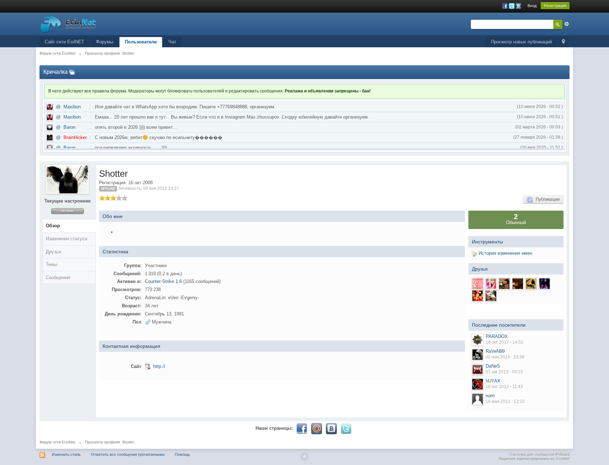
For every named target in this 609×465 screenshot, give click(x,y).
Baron (69, 127)
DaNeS (493, 366)
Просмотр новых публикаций (521, 41)
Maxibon (72, 106)
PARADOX (497, 336)
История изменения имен (504, 253)
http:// (159, 366)
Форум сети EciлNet (57, 442)
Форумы (104, 41)
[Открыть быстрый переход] (563, 42)
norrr (490, 395)
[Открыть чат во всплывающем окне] (72, 72)
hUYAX (493, 381)
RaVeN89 (495, 351)
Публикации (546, 199)
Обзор (53, 225)
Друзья (53, 251)
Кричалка (55, 72)
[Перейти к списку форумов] (68, 23)
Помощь (182, 454)
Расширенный (567, 24)
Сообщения (58, 277)
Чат (172, 41)
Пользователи (141, 41)
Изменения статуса (66, 238)
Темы (51, 264)
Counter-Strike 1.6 (163, 281)
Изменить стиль (66, 454)
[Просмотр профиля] (478, 340)
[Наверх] (304, 456)
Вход (532, 6)
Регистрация (555, 6)
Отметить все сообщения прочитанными (128, 454)
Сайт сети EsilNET (64, 41)
